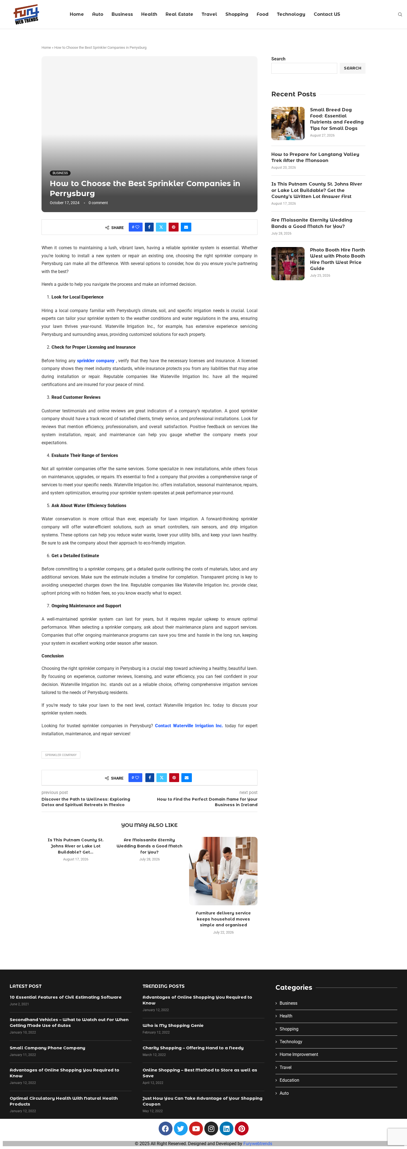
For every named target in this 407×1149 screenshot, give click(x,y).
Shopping (236, 14)
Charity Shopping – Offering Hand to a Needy (193, 1047)
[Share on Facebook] (149, 227)
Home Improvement (299, 1054)
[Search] (400, 14)
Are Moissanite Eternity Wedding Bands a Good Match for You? (149, 845)
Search (278, 58)
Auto (97, 14)
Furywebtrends (257, 1143)
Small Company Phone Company (47, 1047)
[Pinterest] (242, 1128)
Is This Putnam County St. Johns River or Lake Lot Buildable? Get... (76, 845)
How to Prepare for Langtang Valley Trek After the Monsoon (315, 157)
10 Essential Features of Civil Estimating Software (66, 997)
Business (122, 14)
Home (77, 14)
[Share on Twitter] (161, 227)
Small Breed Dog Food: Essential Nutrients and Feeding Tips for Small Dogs (337, 119)
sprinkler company (61, 755)
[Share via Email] (186, 227)
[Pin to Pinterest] (174, 227)
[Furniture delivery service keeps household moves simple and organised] (223, 871)
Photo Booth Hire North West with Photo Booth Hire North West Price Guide (337, 259)
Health (149, 14)
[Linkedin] (226, 1128)
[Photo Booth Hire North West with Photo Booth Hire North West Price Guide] (288, 263)
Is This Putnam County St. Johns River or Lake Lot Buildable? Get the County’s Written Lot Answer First (316, 190)
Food (263, 14)
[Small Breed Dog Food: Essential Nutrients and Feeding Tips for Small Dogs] (288, 123)
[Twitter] (181, 1128)
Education (289, 1080)
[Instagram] (211, 1128)
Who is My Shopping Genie (173, 1025)
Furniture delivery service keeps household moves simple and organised (223, 919)
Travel (209, 14)
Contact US (327, 14)
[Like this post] (137, 227)
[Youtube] (196, 1128)
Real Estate (179, 14)
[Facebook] (165, 1128)
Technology (291, 14)
